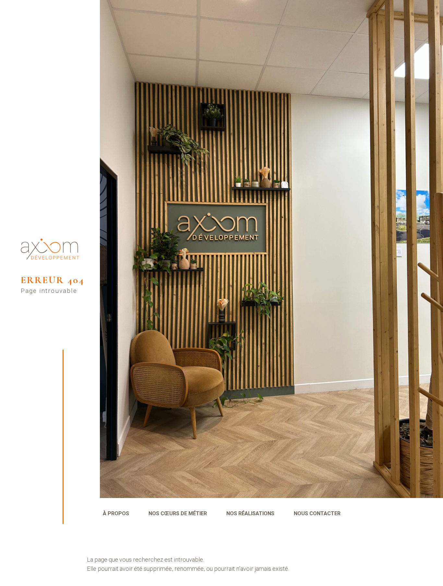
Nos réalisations (250, 513)
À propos (116, 513)
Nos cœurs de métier (178, 513)
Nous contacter (317, 513)
